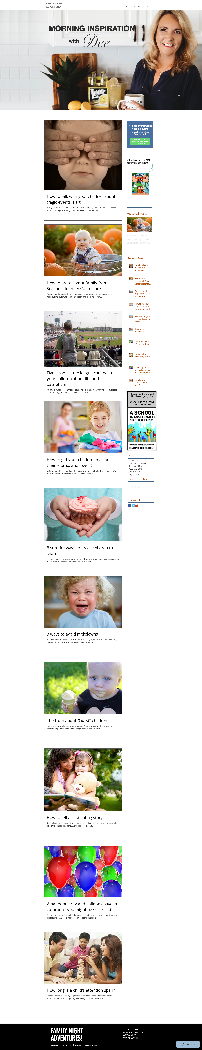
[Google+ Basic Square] (136, 505)
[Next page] (93, 1018)
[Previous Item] (130, 224)
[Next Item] (149, 224)
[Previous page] (73, 1018)
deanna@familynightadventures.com (86, 1045)
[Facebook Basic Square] (129, 505)
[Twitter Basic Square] (133, 505)
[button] (137, 7)
